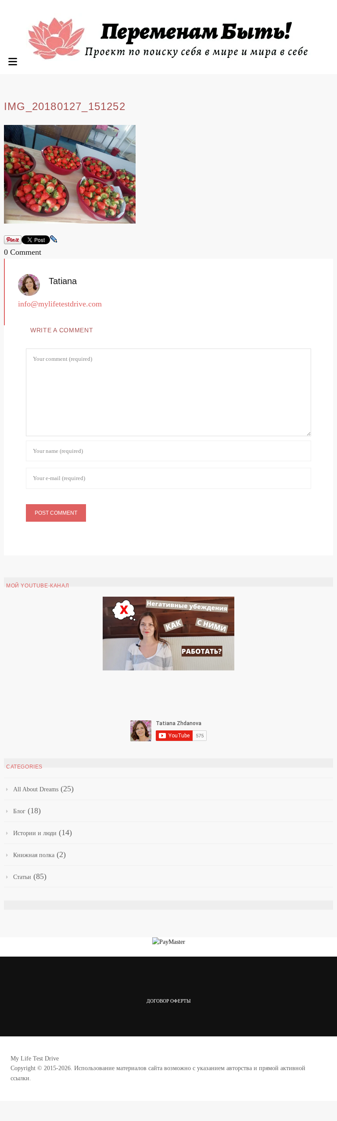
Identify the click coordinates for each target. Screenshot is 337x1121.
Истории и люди (35, 833)
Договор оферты (169, 1001)
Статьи (22, 877)
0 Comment (22, 252)
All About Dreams (35, 789)
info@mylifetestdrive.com (60, 303)
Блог (19, 811)
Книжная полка (33, 855)
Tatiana (63, 281)
